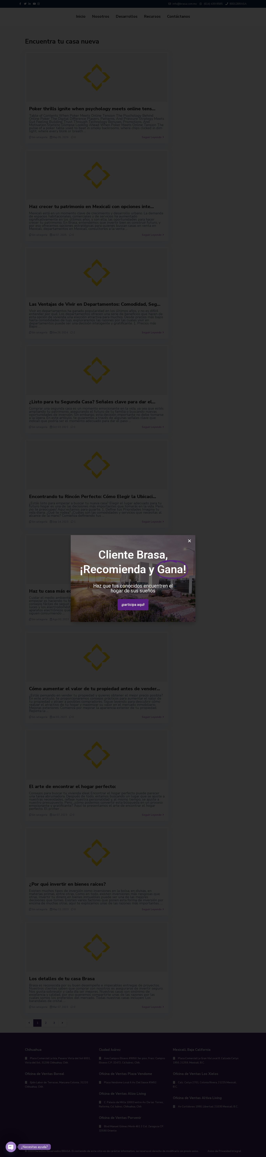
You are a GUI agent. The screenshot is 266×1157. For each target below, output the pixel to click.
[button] (133, 604)
